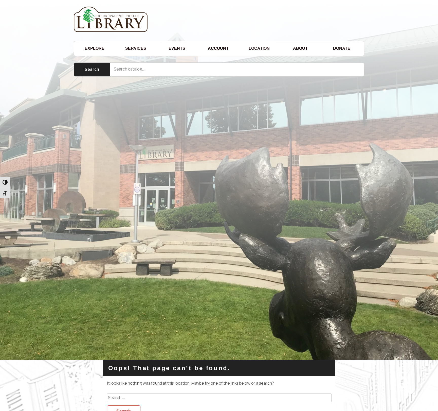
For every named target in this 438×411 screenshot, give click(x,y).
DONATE (341, 48)
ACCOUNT (218, 48)
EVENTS (177, 48)
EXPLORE (94, 48)
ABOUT (300, 48)
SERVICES (135, 48)
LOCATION (259, 48)
